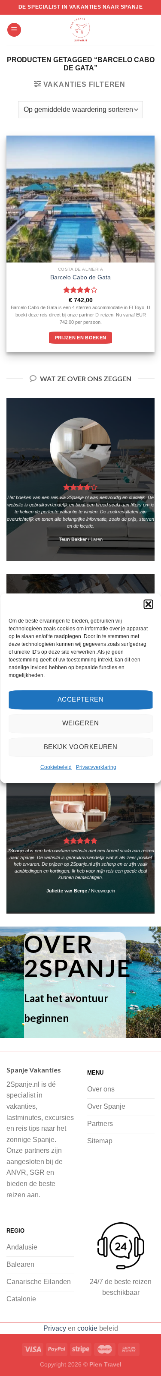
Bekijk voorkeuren (81, 746)
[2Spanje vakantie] (81, 30)
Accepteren (81, 699)
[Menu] (14, 30)
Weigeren (80, 723)
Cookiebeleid (56, 767)
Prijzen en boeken (80, 337)
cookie (87, 1328)
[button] (148, 604)
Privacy (54, 1328)
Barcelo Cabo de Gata (80, 277)
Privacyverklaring (96, 767)
